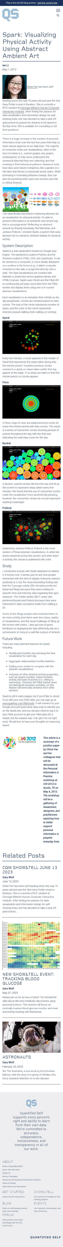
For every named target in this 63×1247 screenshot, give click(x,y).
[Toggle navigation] (58, 10)
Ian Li (5, 65)
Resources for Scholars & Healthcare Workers (21, 1180)
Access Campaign (10, 1176)
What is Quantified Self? (12, 1166)
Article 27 (6, 1173)
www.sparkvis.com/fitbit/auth (18, 703)
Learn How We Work (11, 1170)
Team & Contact (9, 1183)
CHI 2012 (48, 783)
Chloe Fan (32, 86)
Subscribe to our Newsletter (14, 1186)
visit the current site (47, 3)
